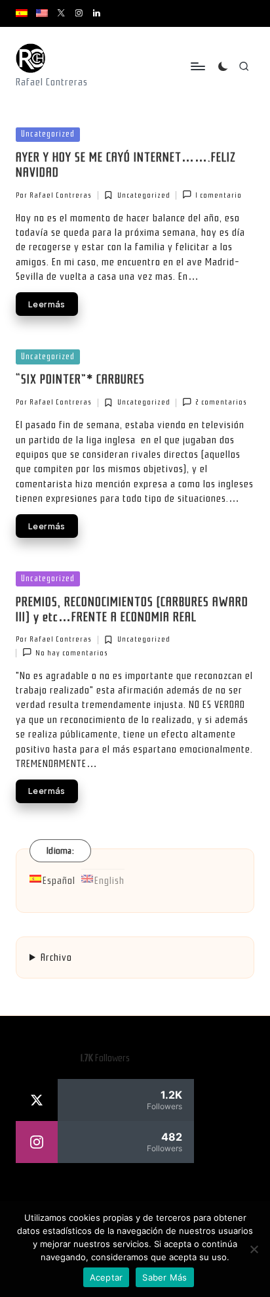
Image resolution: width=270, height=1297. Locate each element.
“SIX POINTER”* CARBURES (80, 379)
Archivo (56, 957)
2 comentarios (221, 402)
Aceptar (106, 1277)
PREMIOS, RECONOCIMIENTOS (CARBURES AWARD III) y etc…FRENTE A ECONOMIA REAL (132, 610)
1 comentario (218, 195)
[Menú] (197, 66)
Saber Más (164, 1277)
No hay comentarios (71, 653)
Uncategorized (48, 134)
